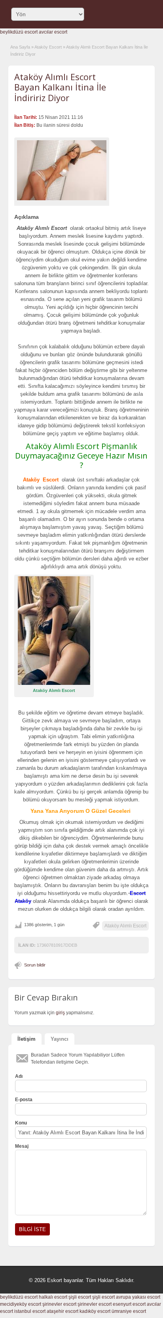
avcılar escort (53, 32)
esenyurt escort (129, 1304)
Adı (19, 1076)
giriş (60, 1012)
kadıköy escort (95, 1311)
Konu (21, 1123)
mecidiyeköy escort (20, 1304)
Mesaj (21, 1146)
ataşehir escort (62, 1311)
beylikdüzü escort (19, 32)
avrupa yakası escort (138, 1297)
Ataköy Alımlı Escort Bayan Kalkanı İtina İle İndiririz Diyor (60, 87)
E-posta (23, 1099)
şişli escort (79, 1297)
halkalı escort (53, 1297)
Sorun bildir (34, 965)
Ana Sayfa (20, 47)
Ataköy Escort (48, 47)
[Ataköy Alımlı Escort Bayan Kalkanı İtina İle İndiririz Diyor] (61, 170)
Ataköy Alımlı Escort (125, 926)
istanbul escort (29, 1311)
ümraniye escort (129, 1311)
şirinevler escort (59, 1304)
